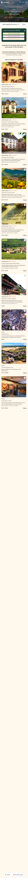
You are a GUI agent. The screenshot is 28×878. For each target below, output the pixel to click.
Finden (24, 93)
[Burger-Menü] (26, 2)
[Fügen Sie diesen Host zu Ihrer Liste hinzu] (25, 63)
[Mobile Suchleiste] (20, 2)
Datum (23, 24)
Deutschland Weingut (9, 6)
